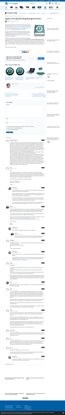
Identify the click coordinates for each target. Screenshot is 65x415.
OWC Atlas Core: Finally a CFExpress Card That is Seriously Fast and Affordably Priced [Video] (53, 91)
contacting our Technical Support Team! (34, 203)
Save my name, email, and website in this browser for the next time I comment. (20, 126)
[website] (12, 87)
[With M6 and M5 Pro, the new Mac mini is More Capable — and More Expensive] (53, 46)
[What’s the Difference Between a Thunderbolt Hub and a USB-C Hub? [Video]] (14, 387)
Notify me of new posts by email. (13, 129)
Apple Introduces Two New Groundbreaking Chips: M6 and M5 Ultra (53, 63)
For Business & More (34, 0)
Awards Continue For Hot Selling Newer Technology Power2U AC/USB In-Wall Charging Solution (11, 95)
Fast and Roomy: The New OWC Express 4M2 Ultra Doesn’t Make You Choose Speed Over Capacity (53, 115)
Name (7, 118)
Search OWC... (32, 3)
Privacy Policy (23, 413)
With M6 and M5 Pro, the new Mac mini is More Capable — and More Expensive (53, 52)
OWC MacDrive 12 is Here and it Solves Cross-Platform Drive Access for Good (53, 127)
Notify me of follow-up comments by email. (14, 128)
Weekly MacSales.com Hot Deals (19, 60)
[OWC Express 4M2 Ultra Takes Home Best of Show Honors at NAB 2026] (53, 98)
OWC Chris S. (17, 83)
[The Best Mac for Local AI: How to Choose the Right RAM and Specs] (35, 387)
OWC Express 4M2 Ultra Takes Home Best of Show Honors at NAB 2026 (53, 103)
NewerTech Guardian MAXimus (17, 27)
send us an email (28, 258)
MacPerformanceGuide (13, 32)
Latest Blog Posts (10, 60)
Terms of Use (29, 413)
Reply (43, 140)
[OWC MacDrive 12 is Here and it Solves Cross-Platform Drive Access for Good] (53, 121)
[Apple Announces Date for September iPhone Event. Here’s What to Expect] (53, 24)
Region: (42, 0)
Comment (7, 104)
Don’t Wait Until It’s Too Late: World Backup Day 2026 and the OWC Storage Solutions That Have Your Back (53, 138)
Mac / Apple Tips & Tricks (23, 13)
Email (7, 122)
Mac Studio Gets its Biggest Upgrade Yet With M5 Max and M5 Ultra (14, 378)
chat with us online (21, 258)
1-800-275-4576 (50, 0)
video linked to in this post (18, 254)
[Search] (47, 4)
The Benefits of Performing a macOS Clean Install (35, 378)
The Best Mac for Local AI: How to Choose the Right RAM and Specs (35, 394)
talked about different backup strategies (16, 25)
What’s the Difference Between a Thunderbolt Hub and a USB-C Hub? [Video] (14, 394)
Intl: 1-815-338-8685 (57, 0)
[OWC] (11, 3)
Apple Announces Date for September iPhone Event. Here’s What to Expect (53, 29)
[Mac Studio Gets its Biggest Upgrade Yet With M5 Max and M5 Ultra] (14, 371)
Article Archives (43, 13)
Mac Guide (38, 13)
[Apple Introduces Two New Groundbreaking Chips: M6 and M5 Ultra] (53, 57)
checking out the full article (22, 34)
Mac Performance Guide (25, 359)
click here (52, 412)
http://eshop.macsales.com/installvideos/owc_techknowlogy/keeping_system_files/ (24, 219)
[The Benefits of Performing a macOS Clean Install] (35, 371)
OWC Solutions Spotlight (31, 13)
